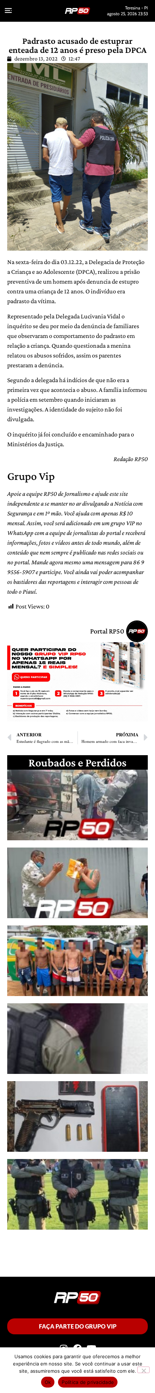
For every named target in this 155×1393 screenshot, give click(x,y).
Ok (48, 1382)
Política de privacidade (88, 1382)
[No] (143, 1370)
